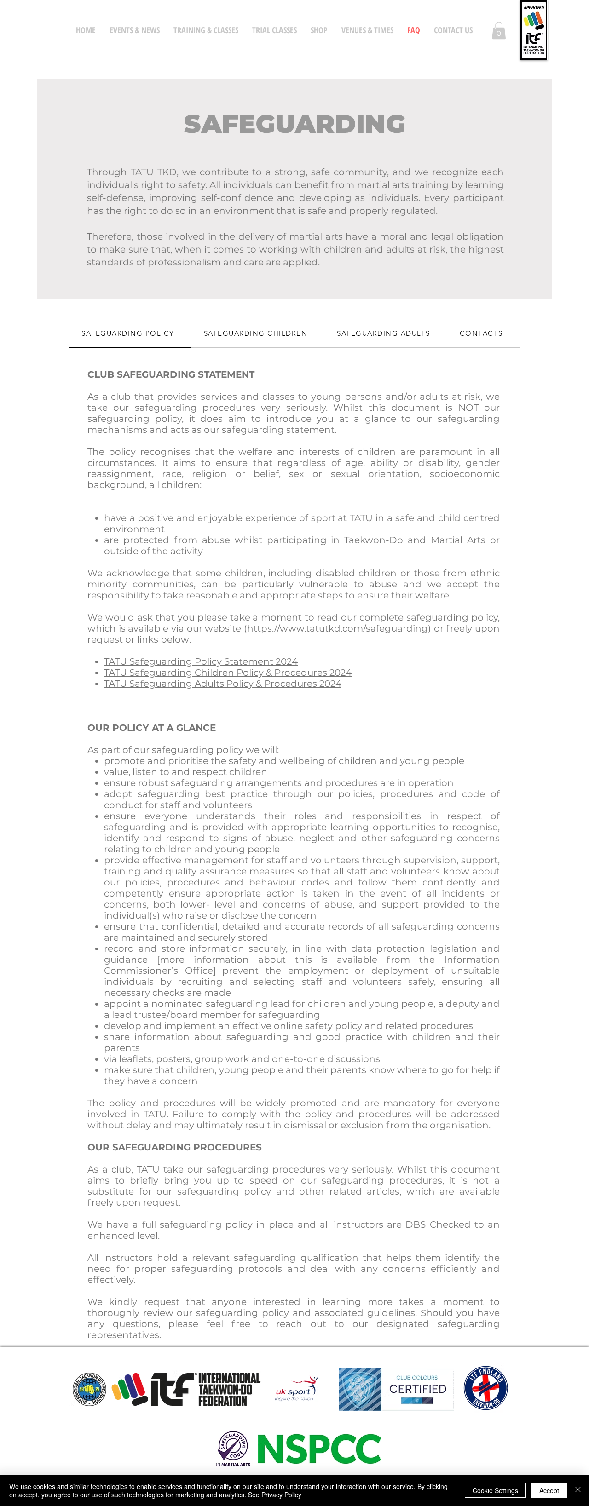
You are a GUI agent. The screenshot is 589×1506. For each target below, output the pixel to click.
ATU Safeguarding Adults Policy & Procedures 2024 (225, 683)
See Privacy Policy (274, 1494)
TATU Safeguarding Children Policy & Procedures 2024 (228, 672)
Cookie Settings (495, 1490)
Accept (549, 1490)
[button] (498, 30)
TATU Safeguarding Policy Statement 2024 (201, 661)
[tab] (130, 334)
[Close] (577, 1490)
